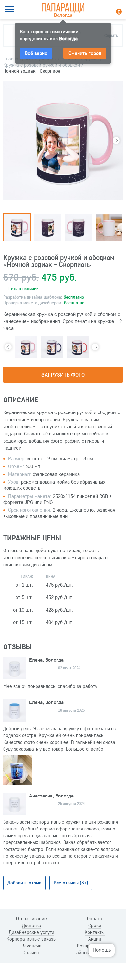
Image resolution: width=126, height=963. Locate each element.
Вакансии (31, 946)
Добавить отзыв (24, 883)
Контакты (95, 932)
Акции (94, 939)
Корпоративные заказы (31, 939)
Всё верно (36, 53)
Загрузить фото (63, 374)
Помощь (102, 950)
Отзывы (31, 953)
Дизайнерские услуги (31, 932)
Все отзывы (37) (71, 883)
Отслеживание (31, 919)
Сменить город (84, 53)
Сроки (94, 925)
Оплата (94, 919)
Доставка (31, 925)
